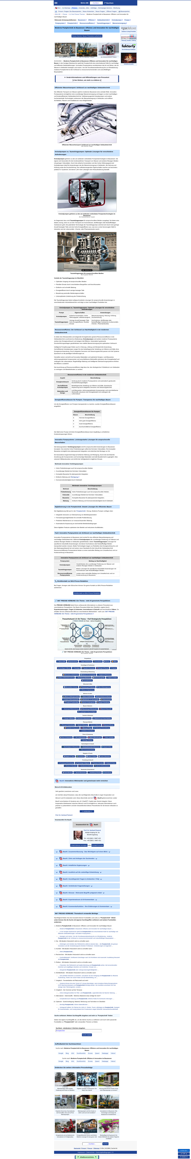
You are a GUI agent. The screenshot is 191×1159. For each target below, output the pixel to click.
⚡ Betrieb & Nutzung (81, 725)
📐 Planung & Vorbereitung (67, 725)
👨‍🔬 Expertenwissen (72, 661)
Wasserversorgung (119, 23)
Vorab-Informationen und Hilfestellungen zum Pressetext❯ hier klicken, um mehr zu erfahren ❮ (87, 78)
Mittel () (66, 951)
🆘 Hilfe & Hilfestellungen (94, 737)
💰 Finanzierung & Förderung (87, 687)
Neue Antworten (88, 11)
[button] (87, 811)
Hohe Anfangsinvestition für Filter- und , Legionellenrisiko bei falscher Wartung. (87, 993)
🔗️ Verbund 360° (61, 661)
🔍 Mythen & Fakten (112, 677)
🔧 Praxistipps (76, 668)
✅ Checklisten (80, 756)
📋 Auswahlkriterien (87, 680)
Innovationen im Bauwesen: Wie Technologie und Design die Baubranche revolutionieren (108, 1112)
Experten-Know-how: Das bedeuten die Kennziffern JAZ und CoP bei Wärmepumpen (65, 1112)
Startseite (77, 1148)
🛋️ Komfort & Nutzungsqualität (71, 699)
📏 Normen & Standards (71, 765)
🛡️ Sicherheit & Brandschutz (83, 718)
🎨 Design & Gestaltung (103, 702)
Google (60, 1053)
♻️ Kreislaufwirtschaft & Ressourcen (90, 746)
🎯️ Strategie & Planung (102, 668)
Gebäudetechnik (103, 20)
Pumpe (127, 20)
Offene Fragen (111, 11)
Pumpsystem (59, 23)
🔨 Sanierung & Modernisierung (70, 709)
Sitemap (96, 1148)
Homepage (105, 8)
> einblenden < (184, 1150)
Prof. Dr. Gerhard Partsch (64, 815)
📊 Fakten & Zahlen (91, 756)
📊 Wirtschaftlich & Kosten (71, 687)
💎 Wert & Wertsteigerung (103, 687)
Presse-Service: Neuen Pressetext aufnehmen (87, 36)
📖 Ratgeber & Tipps (69, 756)
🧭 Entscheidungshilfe (99, 677)
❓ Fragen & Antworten (85, 661)
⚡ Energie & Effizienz (68, 718)
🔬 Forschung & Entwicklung (65, 763)
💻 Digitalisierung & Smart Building (102, 718)
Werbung (116, 8)
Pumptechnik (72, 23)
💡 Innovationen (97, 661)
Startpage (105, 1053)
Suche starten (86, 1035)
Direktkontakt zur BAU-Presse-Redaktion (87, 593)
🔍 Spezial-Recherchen (80, 772)
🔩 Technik (113, 668)
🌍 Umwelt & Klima (107, 746)
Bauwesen (81, 20)
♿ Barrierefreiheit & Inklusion (103, 696)
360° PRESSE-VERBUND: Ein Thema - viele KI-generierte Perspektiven (84, 613)
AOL (72, 1053)
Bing (67, 1053)
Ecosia (90, 1053)
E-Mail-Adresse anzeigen (79, 845)
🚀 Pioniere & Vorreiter (97, 763)
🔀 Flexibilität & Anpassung (72, 728)
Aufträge (94, 8)
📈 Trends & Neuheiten (104, 756)
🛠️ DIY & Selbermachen (80, 737)
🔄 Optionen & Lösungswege (88, 674)
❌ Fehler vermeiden (108, 737)
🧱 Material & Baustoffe (105, 709)
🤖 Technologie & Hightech (82, 763)
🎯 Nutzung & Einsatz (108, 725)
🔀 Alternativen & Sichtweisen (70, 674)
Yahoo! (113, 1053)
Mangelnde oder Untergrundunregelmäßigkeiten (78, 970)
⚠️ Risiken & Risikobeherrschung (65, 677)
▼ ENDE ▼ (184, 1157)
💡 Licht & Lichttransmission (101, 765)
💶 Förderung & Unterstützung (101, 728)
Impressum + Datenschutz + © (95, 1152)
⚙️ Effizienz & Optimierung (87, 690)
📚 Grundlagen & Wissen (64, 668)
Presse (74, 8)
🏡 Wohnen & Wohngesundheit (71, 696)
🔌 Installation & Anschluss (87, 730)
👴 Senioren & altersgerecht (88, 702)
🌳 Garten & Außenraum (87, 696)
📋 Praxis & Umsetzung (66, 737)
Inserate (84, 8)
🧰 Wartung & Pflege (86, 728)
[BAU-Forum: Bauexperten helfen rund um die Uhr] (56, 11)
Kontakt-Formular (97, 845)
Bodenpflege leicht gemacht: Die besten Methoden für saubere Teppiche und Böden (108, 1137)
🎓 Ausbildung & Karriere (94, 772)
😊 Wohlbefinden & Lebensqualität (90, 699)
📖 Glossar (107, 661)
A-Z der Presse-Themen (77, 14)
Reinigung (74, 477)
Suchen (105, 1144)
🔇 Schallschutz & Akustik (85, 765)
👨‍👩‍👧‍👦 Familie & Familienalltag (71, 702)
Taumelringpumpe (103, 23)
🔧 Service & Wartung (94, 725)
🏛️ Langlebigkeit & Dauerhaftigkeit (87, 711)
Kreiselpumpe (116, 20)
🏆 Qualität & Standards (88, 668)
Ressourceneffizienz (87, 23)
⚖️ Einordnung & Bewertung (83, 677)
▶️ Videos (114, 661)
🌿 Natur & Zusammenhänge (87, 749)
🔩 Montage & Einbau (86, 740)
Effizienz (91, 20)
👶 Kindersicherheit (106, 699)
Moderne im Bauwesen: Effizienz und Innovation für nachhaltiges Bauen (85, 929)
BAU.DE (85, 3)
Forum (69, 11)
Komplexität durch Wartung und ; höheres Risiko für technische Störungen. (86, 998)
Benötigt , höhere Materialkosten (74, 1004)
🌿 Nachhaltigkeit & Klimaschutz (70, 746)
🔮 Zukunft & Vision (110, 763)
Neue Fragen (100, 11)
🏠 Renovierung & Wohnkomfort (89, 709)
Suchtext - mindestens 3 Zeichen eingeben (70, 1028)
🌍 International (107, 772)
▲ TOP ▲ (184, 1153)
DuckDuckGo (81, 1053)
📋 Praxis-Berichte (67, 772)
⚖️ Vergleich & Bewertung (104, 674)
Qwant (97, 1053)
